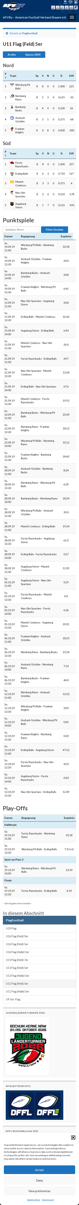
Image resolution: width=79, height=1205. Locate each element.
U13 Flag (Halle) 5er (17, 975)
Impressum (48, 1199)
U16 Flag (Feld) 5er (17, 944)
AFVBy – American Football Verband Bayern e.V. (34, 17)
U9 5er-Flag (13, 999)
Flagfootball (30, 33)
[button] (73, 1137)
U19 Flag (11, 928)
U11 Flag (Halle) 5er (17, 991)
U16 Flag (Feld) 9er (17, 936)
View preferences (39, 1191)
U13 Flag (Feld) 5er (17, 967)
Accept (39, 1170)
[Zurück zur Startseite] (39, 6)
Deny (39, 1180)
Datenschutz (33, 1199)
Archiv (12, 54)
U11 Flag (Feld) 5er (17, 983)
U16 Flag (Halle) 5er (17, 952)
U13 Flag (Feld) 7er (17, 960)
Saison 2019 (32, 54)
